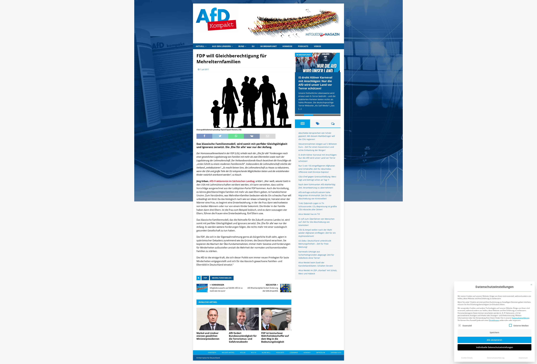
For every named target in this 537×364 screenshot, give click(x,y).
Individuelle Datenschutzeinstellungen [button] (494, 347)
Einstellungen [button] (494, 320)
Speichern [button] (494, 332)
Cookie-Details (467, 358)
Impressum (523, 358)
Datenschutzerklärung (520, 318)
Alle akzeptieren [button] (494, 340)
